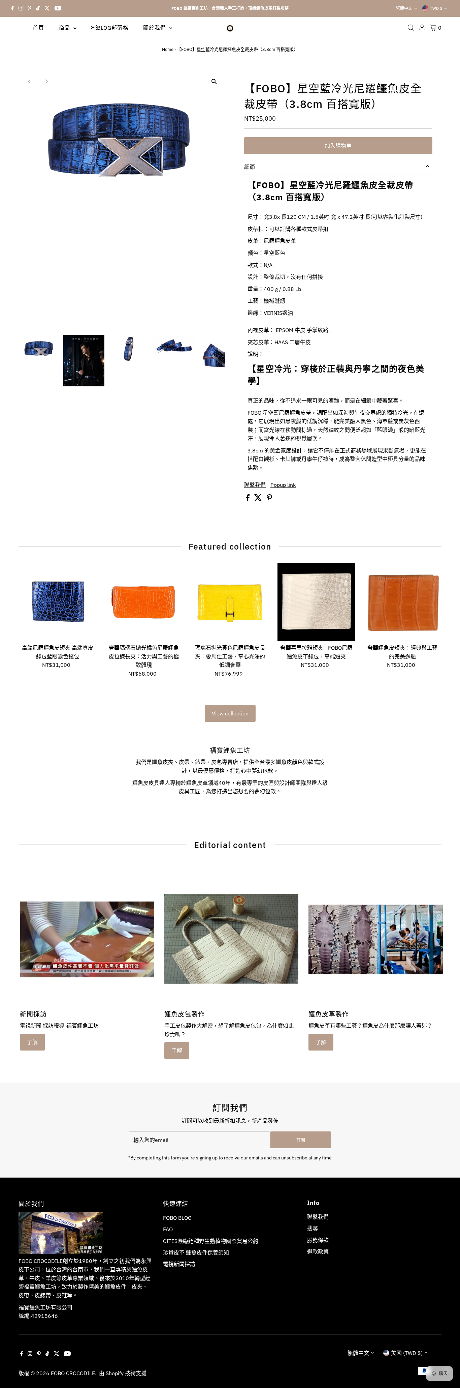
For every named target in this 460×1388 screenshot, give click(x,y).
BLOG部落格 (109, 27)
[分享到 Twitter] (258, 499)
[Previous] (29, 81)
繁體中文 (404, 8)
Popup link (283, 485)
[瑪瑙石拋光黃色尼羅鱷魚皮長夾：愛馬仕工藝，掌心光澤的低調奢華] (230, 602)
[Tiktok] (37, 8)
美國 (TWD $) (407, 1353)
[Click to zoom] (214, 81)
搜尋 (312, 1228)
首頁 (38, 27)
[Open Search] (411, 28)
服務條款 (318, 1240)
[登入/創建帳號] (422, 28)
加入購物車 (338, 145)
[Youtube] (58, 8)
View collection (230, 713)
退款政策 (318, 1251)
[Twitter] (47, 8)
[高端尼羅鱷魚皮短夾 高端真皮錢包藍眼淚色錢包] (57, 602)
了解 (32, 1042)
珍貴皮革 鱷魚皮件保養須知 (196, 1252)
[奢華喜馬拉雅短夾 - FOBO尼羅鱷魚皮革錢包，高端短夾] (316, 602)
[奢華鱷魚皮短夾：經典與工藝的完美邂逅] (402, 602)
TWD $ (436, 8)
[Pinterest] (29, 8)
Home (167, 49)
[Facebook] (12, 8)
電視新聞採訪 (179, 1264)
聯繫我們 (255, 485)
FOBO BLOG (177, 1217)
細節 (249, 167)
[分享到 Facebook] (248, 499)
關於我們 (155, 27)
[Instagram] (21, 8)
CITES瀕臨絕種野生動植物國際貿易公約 (210, 1241)
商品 (65, 27)
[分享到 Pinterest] (269, 499)
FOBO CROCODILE (73, 1373)
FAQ (168, 1229)
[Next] (46, 81)
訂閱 (300, 1140)
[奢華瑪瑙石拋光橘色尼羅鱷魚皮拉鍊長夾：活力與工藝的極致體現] (144, 602)
